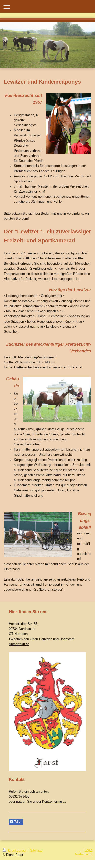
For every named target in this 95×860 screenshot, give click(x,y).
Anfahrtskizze (19, 644)
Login (88, 850)
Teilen (17, 822)
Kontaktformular (53, 801)
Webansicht (83, 854)
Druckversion (17, 850)
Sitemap (36, 850)
